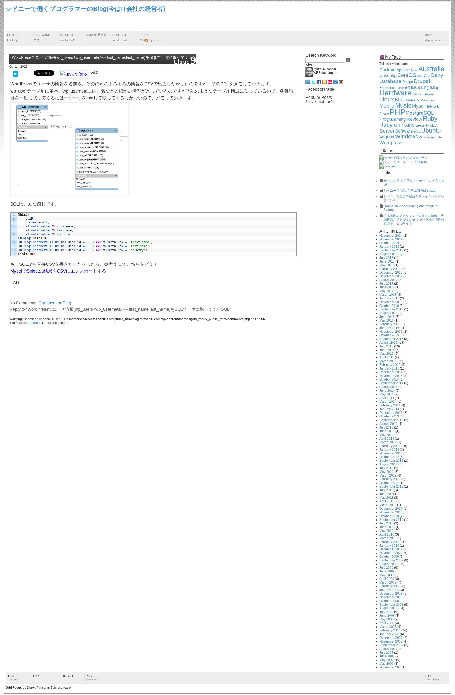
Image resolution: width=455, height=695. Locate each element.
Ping (66, 303)
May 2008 (386, 619)
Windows (406, 136)
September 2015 (391, 339)
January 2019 (389, 247)
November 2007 (391, 641)
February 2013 (389, 446)
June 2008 (387, 616)
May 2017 (386, 291)
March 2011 (387, 505)
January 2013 (389, 449)
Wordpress (390, 142)
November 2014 (391, 376)
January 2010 (389, 545)
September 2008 (391, 604)
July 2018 (386, 258)
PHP (397, 112)
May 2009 (386, 575)
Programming (392, 119)
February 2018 (389, 269)
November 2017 (391, 276)
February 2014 (389, 405)
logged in (34, 323)
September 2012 (391, 461)
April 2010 (386, 534)
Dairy (437, 75)
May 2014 (386, 394)
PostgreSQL (420, 113)
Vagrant (386, 136)
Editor (400, 87)
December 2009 (391, 549)
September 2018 (391, 250)
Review (414, 119)
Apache (403, 69)
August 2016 (388, 313)
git (438, 88)
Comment (47, 303)
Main (433, 37)
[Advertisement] (353, 16)
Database (390, 81)
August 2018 (388, 254)
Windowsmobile (430, 137)
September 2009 (391, 560)
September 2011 (391, 486)
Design (407, 82)
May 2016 (386, 320)
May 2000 (386, 663)
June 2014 (387, 390)
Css (427, 76)
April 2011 (386, 501)
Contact (119, 37)
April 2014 (386, 398)
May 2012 (386, 472)
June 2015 (387, 350)
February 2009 (389, 586)
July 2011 (386, 490)
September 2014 (391, 383)
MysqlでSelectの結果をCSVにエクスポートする (58, 271)
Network (432, 106)
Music (403, 105)
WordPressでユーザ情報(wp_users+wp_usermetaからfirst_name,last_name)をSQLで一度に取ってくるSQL (106, 57)
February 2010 (389, 542)
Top (432, 677)
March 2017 (388, 295)
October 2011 (389, 483)
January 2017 (389, 298)
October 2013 (389, 416)
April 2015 (386, 357)
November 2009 (391, 553)
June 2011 (386, 494)
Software (404, 131)
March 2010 (388, 538)
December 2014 (391, 372)
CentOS (406, 75)
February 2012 (389, 479)
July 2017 (386, 283)
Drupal (422, 81)
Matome (412, 100)
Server (386, 131)
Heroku (417, 94)
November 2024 (391, 235)
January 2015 (389, 368)
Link (36, 676)
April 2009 (386, 579)
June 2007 (387, 656)
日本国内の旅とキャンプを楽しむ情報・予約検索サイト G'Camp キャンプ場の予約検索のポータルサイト (414, 219)
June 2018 (387, 261)
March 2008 (388, 627)
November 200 (390, 667)
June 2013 (387, 431)
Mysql (418, 106)
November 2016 (391, 302)
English (428, 87)
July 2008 (386, 612)
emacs (412, 87)
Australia (431, 68)
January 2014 (389, 409)
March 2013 (388, 442)
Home (13, 37)
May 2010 (386, 531)
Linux (386, 99)
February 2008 (389, 630)
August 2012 (388, 464)
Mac (400, 100)
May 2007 (386, 660)
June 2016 (387, 317)
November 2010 (391, 512)
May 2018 (386, 265)
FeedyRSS (149, 37)
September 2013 (391, 420)
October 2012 (389, 457)
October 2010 (389, 516)
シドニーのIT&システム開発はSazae (410, 190)
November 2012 (391, 453)
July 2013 (386, 427)
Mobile (386, 106)
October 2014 (389, 379)
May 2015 (386, 354)
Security (422, 125)
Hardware (41, 37)
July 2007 (386, 652)
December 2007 (391, 638)
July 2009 (386, 568)
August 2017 (388, 280)
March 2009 (388, 582)
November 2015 (391, 331)
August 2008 (388, 608)
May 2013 (386, 435)
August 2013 (388, 424)
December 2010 (391, 509)
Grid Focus (14, 687)
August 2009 (388, 564)
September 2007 (391, 645)
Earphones (387, 88)
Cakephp (388, 75)
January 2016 (389, 328)
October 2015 (389, 335)
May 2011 (386, 497)
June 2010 (387, 527)
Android (387, 69)
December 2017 (391, 272)
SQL (416, 131)
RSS (92, 677)
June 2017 (387, 287)
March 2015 (388, 361)
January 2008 (389, 634)
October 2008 (389, 601)
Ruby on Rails (397, 124)
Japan (429, 94)
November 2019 (391, 239)
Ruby (430, 118)
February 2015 (389, 365)
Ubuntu (431, 130)
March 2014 (388, 402)
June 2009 (387, 571)
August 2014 (388, 387)
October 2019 (389, 243)
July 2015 (386, 346)
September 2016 (391, 309)
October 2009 (389, 556)
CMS (420, 75)
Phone (384, 113)
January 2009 (389, 590)
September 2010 (391, 520)
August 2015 (388, 342)
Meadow (427, 100)
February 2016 (389, 324)
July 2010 (386, 523)
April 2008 (386, 623)
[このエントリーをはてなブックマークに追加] (15, 73)
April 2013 (386, 438)
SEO (433, 125)
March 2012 (388, 475)
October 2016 (389, 306)
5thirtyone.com (62, 687)
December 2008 (391, 593)
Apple (414, 70)
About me (67, 37)
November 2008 (391, 597)
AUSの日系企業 (96, 34)
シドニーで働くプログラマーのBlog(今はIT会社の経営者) (85, 8)
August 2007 (388, 649)
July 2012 (386, 468)
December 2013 (391, 413)
